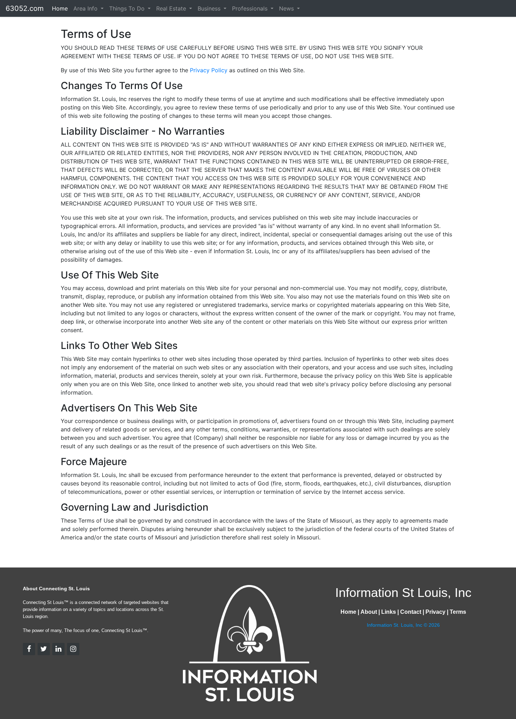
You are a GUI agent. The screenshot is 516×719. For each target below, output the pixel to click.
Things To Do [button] (127, 8)
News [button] (287, 8)
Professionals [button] (250, 8)
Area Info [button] (86, 8)
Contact (410, 612)
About (368, 612)
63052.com (25, 8)
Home (60, 8)
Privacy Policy (209, 70)
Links (388, 612)
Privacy (435, 612)
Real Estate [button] (172, 8)
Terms (458, 612)
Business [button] (210, 8)
